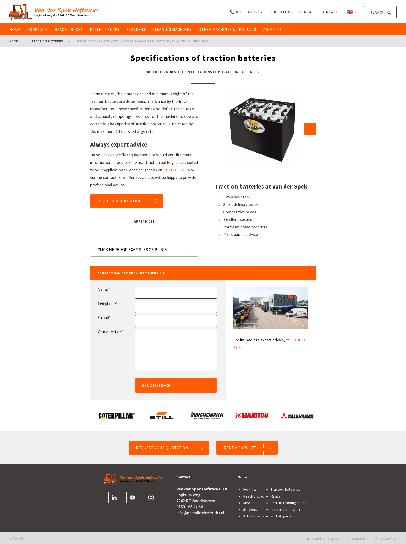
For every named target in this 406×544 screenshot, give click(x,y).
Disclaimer (356, 538)
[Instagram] (151, 497)
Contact (329, 12)
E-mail (104, 317)
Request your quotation (162, 447)
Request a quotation (120, 201)
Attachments (254, 516)
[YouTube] (132, 497)
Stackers (250, 509)
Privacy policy (386, 538)
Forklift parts (281, 516)
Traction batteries (285, 489)
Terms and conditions (321, 538)
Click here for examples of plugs (132, 249)
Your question (111, 331)
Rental (306, 12)
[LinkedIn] (114, 497)
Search (378, 12)
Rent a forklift (240, 447)
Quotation (281, 12)
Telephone (108, 303)
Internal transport (285, 509)
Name (104, 289)
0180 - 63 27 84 (249, 12)
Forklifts (250, 489)
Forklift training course (288, 502)
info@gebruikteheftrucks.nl (200, 512)
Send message (156, 385)
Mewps (248, 502)
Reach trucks (253, 496)
